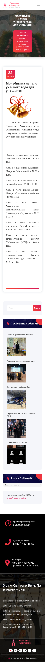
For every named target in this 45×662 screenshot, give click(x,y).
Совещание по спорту (17, 442)
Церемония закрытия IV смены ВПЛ (21, 415)
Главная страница (21, 34)
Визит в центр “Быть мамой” (20, 334)
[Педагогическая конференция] (16, 373)
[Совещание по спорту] (16, 454)
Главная (21, 38)
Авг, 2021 (10, 74)
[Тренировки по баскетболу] (16, 399)
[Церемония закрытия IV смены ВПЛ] (16, 428)
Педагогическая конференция (20, 361)
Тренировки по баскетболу (19, 387)
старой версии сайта (16, 498)
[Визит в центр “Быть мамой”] (16, 347)
